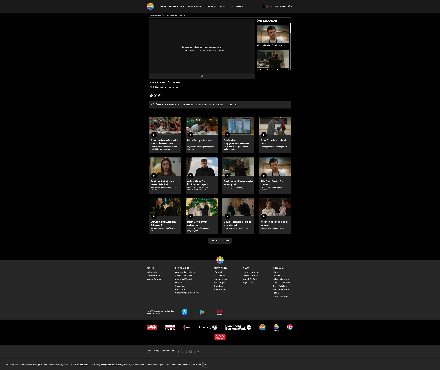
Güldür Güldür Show (184, 275)
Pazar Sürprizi (181, 282)
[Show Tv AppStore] (185, 312)
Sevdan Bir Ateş (154, 279)
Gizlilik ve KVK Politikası (283, 282)
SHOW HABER (193, 6)
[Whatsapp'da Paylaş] (159, 95)
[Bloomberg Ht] (207, 327)
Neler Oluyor (219, 282)
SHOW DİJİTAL (226, 6)
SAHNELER (188, 104)
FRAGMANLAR (172, 104)
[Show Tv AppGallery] (219, 312)
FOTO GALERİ (216, 104)
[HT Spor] (186, 327)
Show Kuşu (218, 286)
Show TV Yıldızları (250, 272)
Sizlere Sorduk (220, 289)
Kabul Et (197, 364)
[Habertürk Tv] (170, 327)
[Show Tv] (150, 6)
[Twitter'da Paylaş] (155, 95)
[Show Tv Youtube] (190, 352)
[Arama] (292, 6)
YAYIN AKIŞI (209, 6)
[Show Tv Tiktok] (198, 352)
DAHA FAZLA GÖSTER (220, 240)
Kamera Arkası (220, 279)
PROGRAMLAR (176, 6)
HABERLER (201, 104)
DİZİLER (162, 6)
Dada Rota (180, 289)
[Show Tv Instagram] (186, 352)
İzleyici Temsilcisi (280, 296)
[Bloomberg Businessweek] (238, 327)
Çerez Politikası (81, 364)
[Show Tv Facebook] (178, 352)
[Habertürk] (152, 327)
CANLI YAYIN (279, 6)
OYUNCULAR (232, 104)
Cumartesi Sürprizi (183, 279)
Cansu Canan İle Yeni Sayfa (187, 293)
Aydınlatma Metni (112, 364)
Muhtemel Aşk (153, 272)
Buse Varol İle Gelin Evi (185, 272)
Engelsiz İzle (248, 282)
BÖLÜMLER (157, 104)
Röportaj (218, 272)
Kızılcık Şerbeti (153, 275)
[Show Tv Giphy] (194, 352)
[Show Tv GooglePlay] (202, 312)
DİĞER (239, 6)
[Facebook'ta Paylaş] (151, 95)
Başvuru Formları (250, 275)
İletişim (276, 293)
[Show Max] (290, 327)
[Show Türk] (276, 327)
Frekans (276, 275)
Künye (276, 272)
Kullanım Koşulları (281, 279)
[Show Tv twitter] (182, 352)
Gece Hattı (180, 286)
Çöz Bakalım (219, 275)
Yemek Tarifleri (250, 279)
